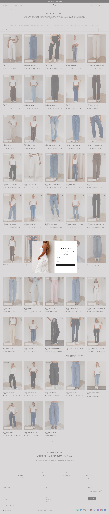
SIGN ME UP (65, 264)
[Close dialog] (75, 242)
